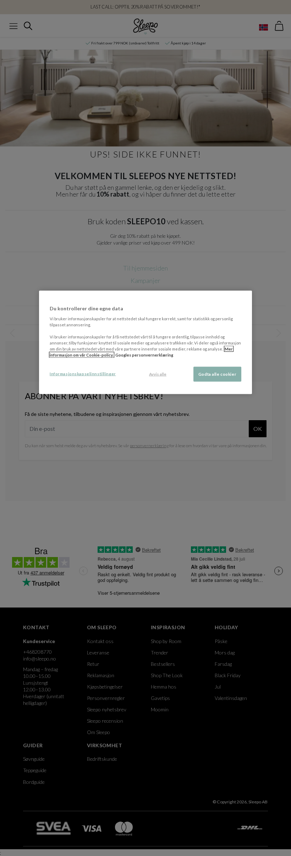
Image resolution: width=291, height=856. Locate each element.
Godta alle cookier (217, 374)
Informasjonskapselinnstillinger (83, 373)
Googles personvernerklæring (144, 355)
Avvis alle (157, 374)
